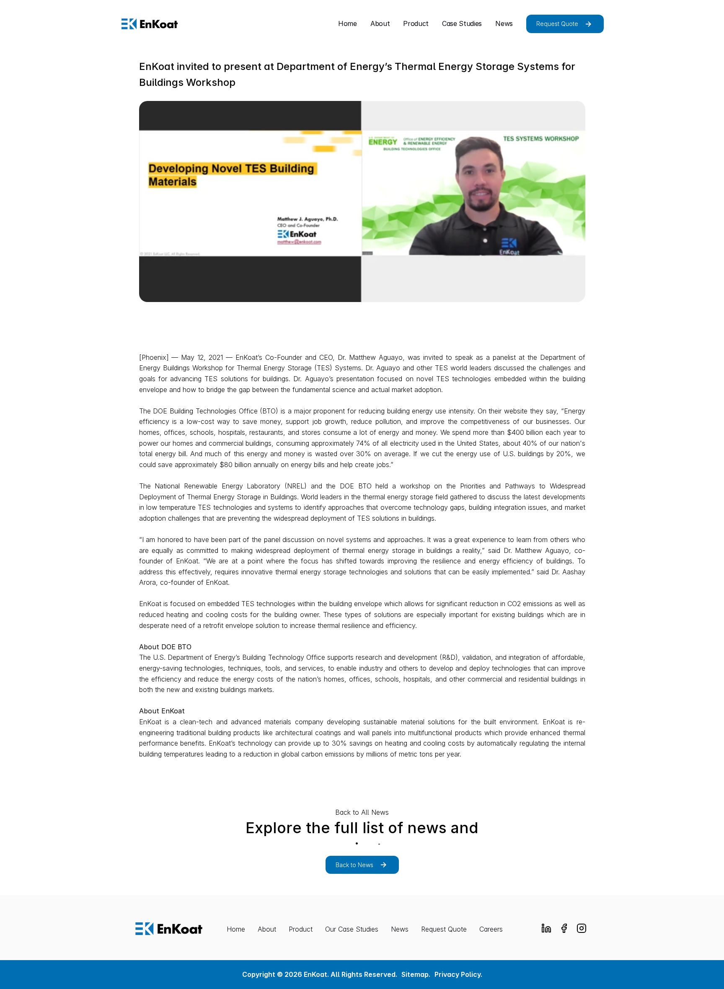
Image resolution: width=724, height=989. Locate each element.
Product (301, 929)
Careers (491, 929)
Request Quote (444, 929)
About (267, 929)
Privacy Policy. (458, 974)
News (400, 929)
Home (236, 929)
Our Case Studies (351, 929)
